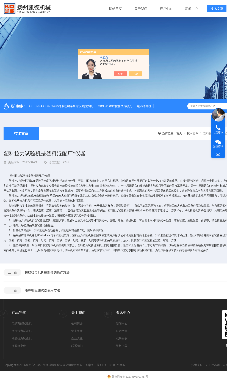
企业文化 (77, 338)
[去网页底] (218, 154)
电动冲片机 (144, 106)
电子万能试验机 (22, 323)
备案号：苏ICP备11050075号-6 (105, 365)
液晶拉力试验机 (22, 338)
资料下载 (121, 345)
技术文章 (217, 8)
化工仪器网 (213, 365)
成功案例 (121, 338)
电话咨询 (218, 132)
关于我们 (140, 8)
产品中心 (166, 8)
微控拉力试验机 (22, 330)
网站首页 (115, 8)
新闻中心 (191, 8)
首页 (179, 133)
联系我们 (77, 345)
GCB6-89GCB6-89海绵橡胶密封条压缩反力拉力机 (61, 106)
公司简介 (77, 323)
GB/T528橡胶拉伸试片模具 (115, 106)
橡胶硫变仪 (19, 345)
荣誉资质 (77, 330)
